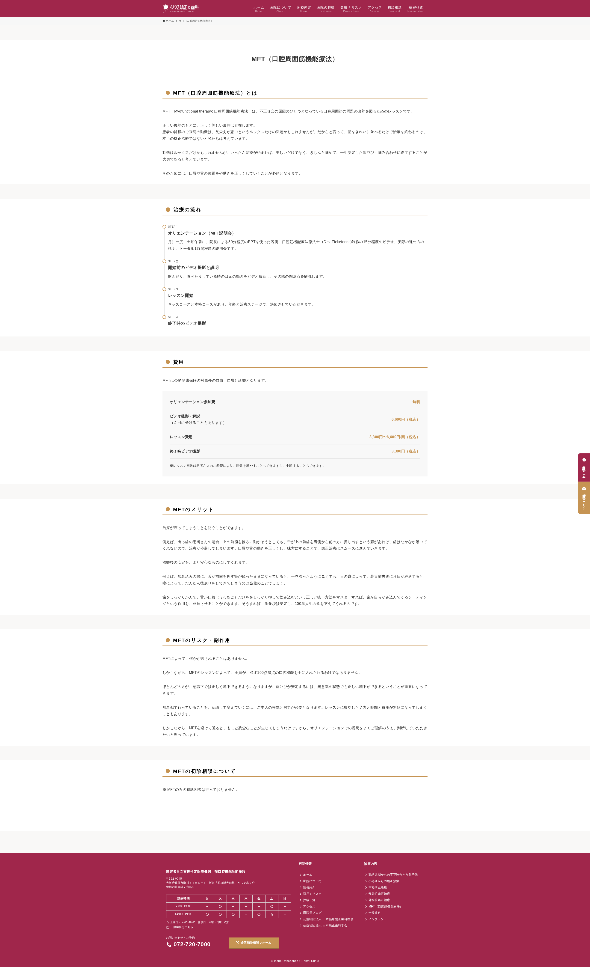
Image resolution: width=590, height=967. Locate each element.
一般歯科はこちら (181, 927)
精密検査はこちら (584, 500)
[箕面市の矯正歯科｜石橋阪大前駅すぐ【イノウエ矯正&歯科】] (181, 8)
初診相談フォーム (584, 470)
